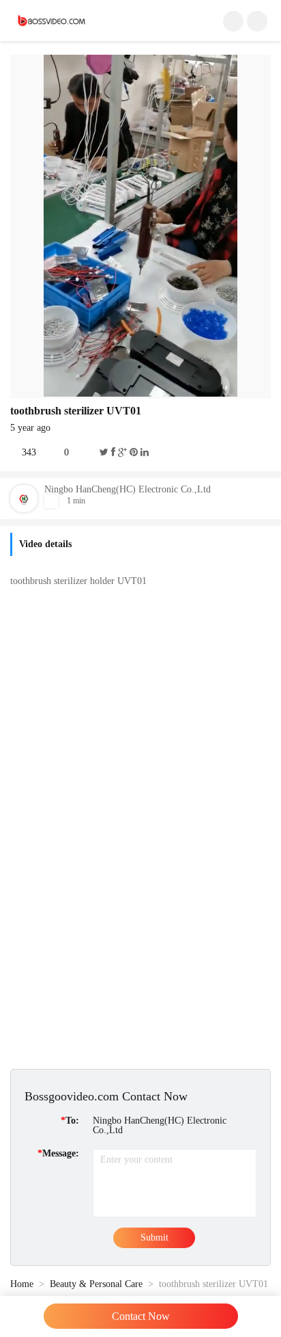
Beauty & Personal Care (96, 1284)
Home (21, 1284)
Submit (154, 1237)
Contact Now (141, 1316)
